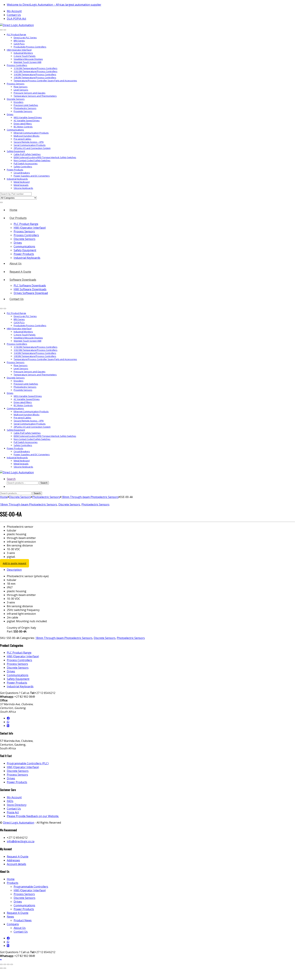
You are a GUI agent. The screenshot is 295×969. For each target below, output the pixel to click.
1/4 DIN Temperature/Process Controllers (35, 74)
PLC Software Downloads (30, 285)
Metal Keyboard (22, 181)
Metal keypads (21, 185)
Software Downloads (23, 280)
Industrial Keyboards (17, 178)
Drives (10, 114)
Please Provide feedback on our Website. (33, 816)
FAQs (10, 801)
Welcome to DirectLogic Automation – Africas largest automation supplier (54, 4)
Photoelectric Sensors (25, 108)
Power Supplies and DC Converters (32, 175)
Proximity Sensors (23, 111)
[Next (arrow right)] (4, 968)
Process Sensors (15, 83)
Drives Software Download (31, 293)
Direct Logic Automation (18, 822)
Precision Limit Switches (26, 105)
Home (13, 210)
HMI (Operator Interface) (19, 49)
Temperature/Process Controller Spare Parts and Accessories (45, 80)
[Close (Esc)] (11, 964)
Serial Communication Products (30, 145)
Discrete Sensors (16, 99)
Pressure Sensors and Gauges (29, 92)
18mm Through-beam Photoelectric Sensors (89, 497)
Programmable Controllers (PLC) (28, 763)
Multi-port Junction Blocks (26, 135)
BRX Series (19, 40)
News (10, 916)
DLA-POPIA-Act (16, 18)
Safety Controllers (23, 166)
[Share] (8, 964)
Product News (23, 920)
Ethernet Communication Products (31, 132)
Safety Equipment (16, 151)
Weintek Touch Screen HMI (27, 62)
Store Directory (16, 805)
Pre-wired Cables (22, 138)
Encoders (18, 102)
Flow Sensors (20, 86)
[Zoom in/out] (1, 964)
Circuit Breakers (22, 172)
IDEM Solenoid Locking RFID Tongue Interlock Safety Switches (45, 157)
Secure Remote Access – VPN (29, 142)
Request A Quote (20, 272)
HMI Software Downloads (30, 289)
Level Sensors (21, 89)
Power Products (15, 169)
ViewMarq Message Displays (28, 59)
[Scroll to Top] (1, 959)
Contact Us (14, 15)
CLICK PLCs (19, 43)
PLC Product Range (16, 34)
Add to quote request (14, 563)
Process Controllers (17, 65)
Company (13, 924)
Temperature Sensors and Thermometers (35, 95)
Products (12, 883)
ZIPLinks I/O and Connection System (32, 148)
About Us (16, 263)
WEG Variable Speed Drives (28, 117)
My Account (14, 11)
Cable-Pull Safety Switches (27, 154)
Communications (15, 129)
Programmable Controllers (31, 886)
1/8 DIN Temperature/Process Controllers (35, 77)
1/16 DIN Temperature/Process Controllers (35, 68)
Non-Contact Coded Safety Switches (32, 160)
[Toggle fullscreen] (4, 964)
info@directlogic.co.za (20, 841)
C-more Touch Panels (25, 56)
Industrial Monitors (23, 52)
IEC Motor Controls (23, 126)
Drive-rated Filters (23, 123)
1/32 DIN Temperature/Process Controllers (35, 71)
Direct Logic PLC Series (25, 37)
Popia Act (13, 812)
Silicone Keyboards (23, 188)
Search (11, 479)
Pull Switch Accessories (26, 163)
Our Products (18, 218)
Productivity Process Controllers (30, 46)
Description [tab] (14, 570)
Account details (16, 864)
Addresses (13, 860)
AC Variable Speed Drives (27, 120)
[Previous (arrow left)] (1, 968)
